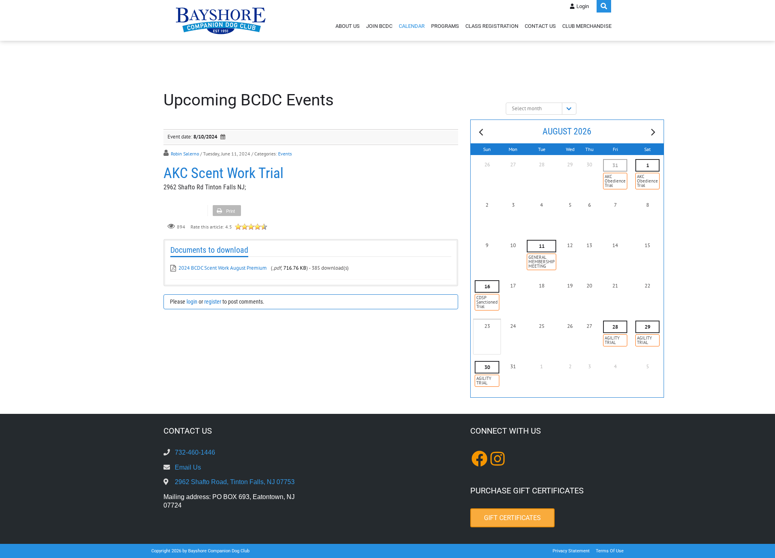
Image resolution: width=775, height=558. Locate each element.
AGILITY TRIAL (612, 340)
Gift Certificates (512, 518)
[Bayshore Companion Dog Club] (220, 20)
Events (285, 154)
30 (487, 367)
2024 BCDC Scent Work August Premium (223, 267)
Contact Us (540, 26)
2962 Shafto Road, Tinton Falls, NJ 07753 (235, 481)
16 (487, 286)
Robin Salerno (185, 154)
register (212, 301)
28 (615, 326)
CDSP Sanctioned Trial (487, 302)
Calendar (412, 26)
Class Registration (491, 26)
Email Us (188, 467)
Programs (445, 26)
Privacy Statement (571, 551)
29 (647, 326)
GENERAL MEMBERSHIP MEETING (541, 261)
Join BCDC (379, 26)
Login (582, 6)
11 (542, 246)
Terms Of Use (610, 551)
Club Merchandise (587, 26)
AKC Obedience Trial (615, 181)
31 (615, 165)
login (191, 301)
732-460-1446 (195, 452)
